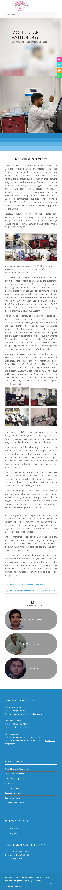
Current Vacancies (13, 828)
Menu (13, 15)
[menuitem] (12, 886)
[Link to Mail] (55, 883)
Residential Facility (13, 798)
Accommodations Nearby (16, 802)
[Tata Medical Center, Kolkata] (26, 6)
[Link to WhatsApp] (51, 883)
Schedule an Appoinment (16, 778)
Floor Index (9, 783)
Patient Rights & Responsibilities (19, 769)
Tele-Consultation (12, 788)
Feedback (49, 740)
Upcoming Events (12, 833)
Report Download (12, 793)
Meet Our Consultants (14, 773)
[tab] (31, 584)
